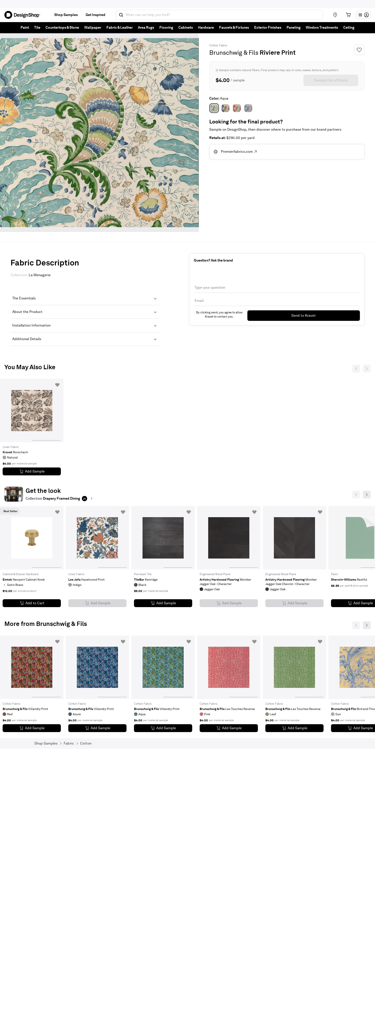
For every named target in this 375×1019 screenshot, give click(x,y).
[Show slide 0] (17, 410)
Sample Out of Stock (331, 80)
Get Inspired (95, 15)
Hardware (206, 27)
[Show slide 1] (46, 410)
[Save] (359, 50)
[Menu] (363, 15)
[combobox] (219, 15)
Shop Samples (66, 15)
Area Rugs (146, 27)
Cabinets (185, 27)
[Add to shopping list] (57, 384)
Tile (37, 27)
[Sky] (248, 108)
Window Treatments (322, 27)
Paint (25, 27)
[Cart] (348, 15)
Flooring (166, 27)
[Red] (237, 108)
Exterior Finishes (267, 27)
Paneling (294, 27)
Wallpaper (92, 27)
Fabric (223, 45)
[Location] (335, 15)
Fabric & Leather (119, 27)
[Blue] (225, 108)
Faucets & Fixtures (234, 27)
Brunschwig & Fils (233, 52)
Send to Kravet (303, 315)
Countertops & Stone (62, 27)
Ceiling (348, 27)
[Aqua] (214, 108)
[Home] (24, 15)
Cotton (213, 45)
